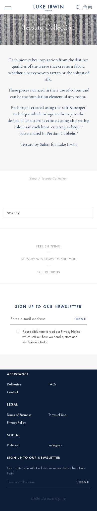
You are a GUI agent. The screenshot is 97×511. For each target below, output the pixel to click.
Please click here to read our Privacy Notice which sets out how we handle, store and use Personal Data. (51, 336)
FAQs (52, 384)
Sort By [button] (13, 213)
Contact (12, 392)
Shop (33, 179)
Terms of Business (19, 415)
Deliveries (14, 384)
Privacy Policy (16, 422)
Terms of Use (57, 415)
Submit (80, 319)
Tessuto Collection (54, 179)
